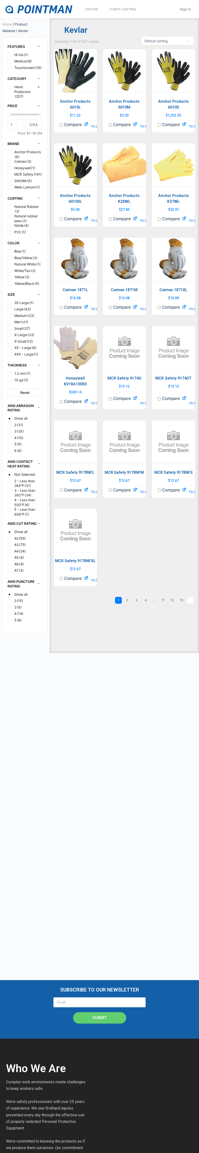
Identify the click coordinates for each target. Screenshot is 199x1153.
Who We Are (36, 1068)
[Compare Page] (86, 124)
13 (181, 600)
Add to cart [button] (94, 126)
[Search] (158, 9)
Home (7, 24)
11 (163, 600)
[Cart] (172, 9)
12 (172, 600)
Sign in (185, 9)
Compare (72, 124)
